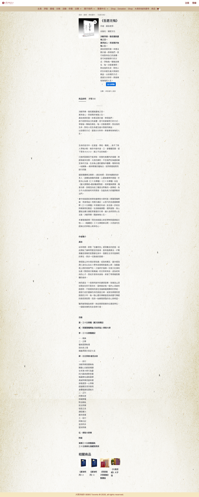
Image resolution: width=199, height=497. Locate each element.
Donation (122, 9)
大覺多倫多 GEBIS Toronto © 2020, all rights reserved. (99, 494)
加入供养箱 (111, 84)
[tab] (82, 99)
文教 (58, 9)
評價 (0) (92, 99)
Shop (113, 9)
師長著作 (92, 15)
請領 (85, 15)
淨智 (46, 9)
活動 (64, 9)
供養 (71, 9)
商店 (153, 9)
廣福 (52, 9)
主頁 (40, 9)
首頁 (80, 15)
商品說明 (82, 99)
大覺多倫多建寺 (142, 9)
